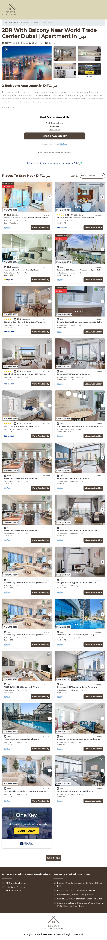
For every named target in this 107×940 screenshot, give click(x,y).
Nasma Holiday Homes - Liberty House (21, 270)
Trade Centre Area (69, 379)
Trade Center (14, 223)
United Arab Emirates (28, 22)
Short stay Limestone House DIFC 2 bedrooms (78, 739)
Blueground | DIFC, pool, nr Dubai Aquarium (77, 530)
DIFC (50, 22)
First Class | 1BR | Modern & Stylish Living (75, 635)
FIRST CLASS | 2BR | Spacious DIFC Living (22, 687)
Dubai (43, 22)
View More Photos (13, 76)
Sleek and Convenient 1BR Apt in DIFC (21, 478)
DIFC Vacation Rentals (16, 883)
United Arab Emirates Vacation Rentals (15, 889)
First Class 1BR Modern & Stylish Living (21, 426)
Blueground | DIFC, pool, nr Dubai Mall (74, 374)
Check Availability (54, 135)
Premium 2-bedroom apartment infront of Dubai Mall (79, 884)
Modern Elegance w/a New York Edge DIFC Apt (25, 583)
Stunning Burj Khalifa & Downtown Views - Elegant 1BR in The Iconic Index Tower (80, 904)
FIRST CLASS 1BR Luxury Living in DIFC (21, 739)
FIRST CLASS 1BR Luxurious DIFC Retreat (75, 218)
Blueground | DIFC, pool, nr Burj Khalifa (75, 791)
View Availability (40, 227)
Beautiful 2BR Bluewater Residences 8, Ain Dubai (79, 270)
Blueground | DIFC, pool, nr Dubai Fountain (76, 583)
